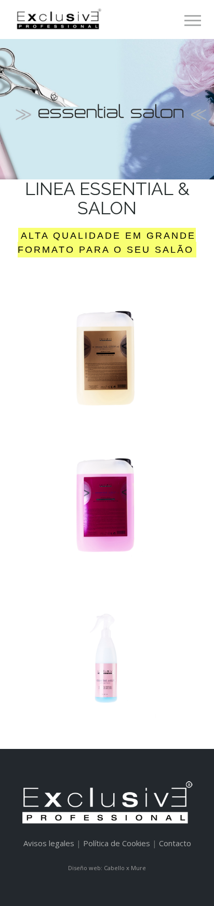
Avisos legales (48, 843)
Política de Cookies (116, 843)
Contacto (175, 843)
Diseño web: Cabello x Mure (107, 868)
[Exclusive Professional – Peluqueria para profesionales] (58, 19)
